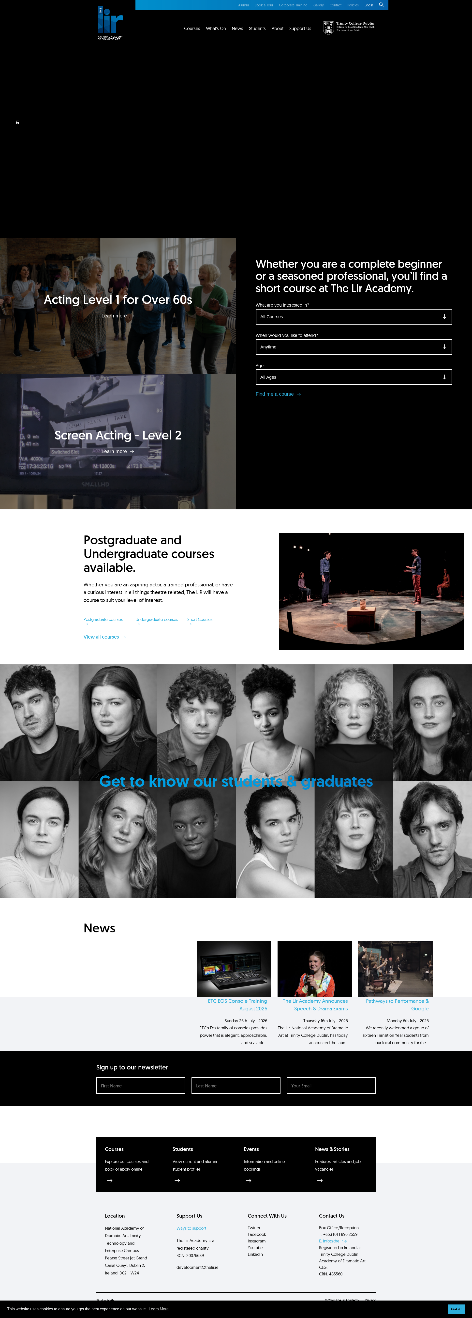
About (277, 28)
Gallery (318, 5)
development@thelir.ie (198, 1267)
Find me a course (275, 394)
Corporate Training (293, 5)
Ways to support (191, 1228)
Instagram (257, 1240)
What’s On (216, 28)
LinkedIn (255, 1254)
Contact (335, 5)
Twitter (254, 1227)
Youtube (255, 1247)
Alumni (243, 5)
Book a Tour (264, 5)
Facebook (257, 1234)
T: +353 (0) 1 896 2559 (338, 1234)
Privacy (370, 1300)
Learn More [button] (159, 1309)
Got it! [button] (456, 1309)
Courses (192, 28)
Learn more (115, 315)
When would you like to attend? (287, 335)
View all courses (102, 637)
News (237, 28)
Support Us (300, 28)
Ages (261, 365)
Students (257, 28)
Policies (353, 5)
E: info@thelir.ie (333, 1240)
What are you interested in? (282, 305)
